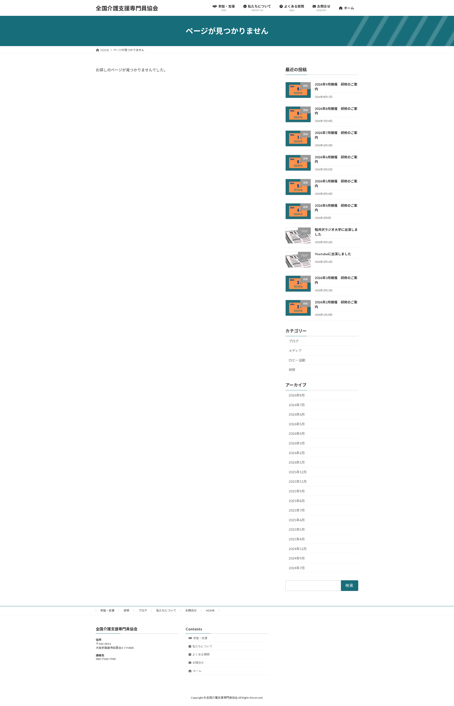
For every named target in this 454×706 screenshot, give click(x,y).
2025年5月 (297, 530)
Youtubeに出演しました (333, 254)
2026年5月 (297, 424)
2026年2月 (297, 453)
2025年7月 (297, 510)
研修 (292, 370)
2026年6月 (297, 414)
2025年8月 (297, 501)
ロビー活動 (297, 360)
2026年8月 (297, 395)
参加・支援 (107, 610)
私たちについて (166, 610)
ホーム (197, 671)
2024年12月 (298, 549)
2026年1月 (297, 462)
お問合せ (191, 610)
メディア (295, 351)
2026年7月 (297, 405)
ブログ (294, 341)
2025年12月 (298, 472)
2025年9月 (297, 491)
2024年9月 (297, 558)
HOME (210, 610)
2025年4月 (297, 539)
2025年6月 (297, 520)
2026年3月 (297, 443)
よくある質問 (201, 654)
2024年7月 (297, 568)
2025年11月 (298, 482)
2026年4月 (297, 434)
